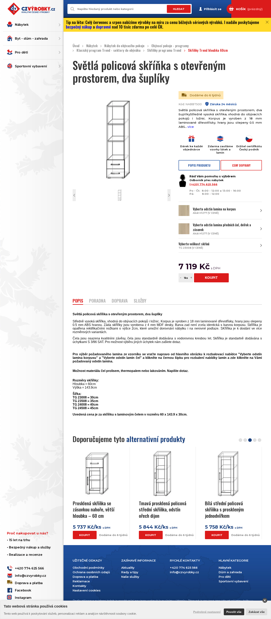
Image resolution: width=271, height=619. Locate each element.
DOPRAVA (120, 301)
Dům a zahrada (230, 572)
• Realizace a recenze (24, 555)
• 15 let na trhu (18, 540)
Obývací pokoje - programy (170, 46)
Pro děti (21, 52)
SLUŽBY (140, 301)
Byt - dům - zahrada (31, 38)
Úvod (76, 46)
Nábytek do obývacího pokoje (124, 46)
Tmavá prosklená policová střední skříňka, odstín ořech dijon (162, 509)
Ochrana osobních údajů (91, 572)
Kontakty (79, 586)
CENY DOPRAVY (241, 165)
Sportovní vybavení (31, 66)
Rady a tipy (129, 572)
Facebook (23, 590)
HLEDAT (179, 9)
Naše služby (130, 577)
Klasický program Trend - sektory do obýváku (108, 50)
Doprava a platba (29, 583)
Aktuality (128, 567)
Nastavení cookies (86, 590)
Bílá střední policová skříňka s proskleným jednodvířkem (224, 509)
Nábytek (22, 25)
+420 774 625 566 (29, 568)
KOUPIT (211, 278)
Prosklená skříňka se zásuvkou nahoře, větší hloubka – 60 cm (93, 509)
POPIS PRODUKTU (199, 165)
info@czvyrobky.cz (30, 576)
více (190, 127)
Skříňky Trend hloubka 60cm (208, 50)
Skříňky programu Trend (164, 50)
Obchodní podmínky (88, 567)
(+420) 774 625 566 (203, 184)
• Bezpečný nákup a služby (29, 547)
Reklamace (81, 581)
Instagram (23, 598)
